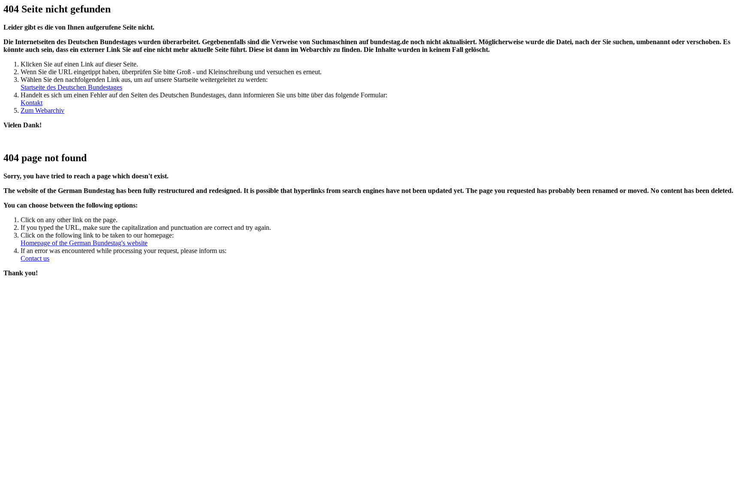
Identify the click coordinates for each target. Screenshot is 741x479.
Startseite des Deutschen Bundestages (71, 87)
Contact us (35, 258)
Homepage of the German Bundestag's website (84, 243)
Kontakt (31, 102)
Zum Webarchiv (42, 110)
